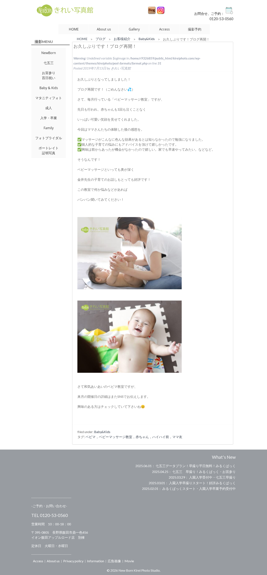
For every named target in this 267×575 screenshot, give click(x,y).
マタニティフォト (48, 98)
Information (95, 561)
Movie (129, 561)
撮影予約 (194, 29)
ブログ (101, 39)
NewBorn (48, 53)
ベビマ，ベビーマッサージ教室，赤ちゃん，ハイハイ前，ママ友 (134, 437)
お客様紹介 (122, 39)
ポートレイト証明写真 (49, 150)
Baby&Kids (147, 39)
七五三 (49, 63)
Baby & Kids (48, 88)
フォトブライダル (48, 138)
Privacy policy (73, 561)
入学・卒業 (48, 118)
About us (104, 29)
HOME (74, 29)
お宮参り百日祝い (48, 75)
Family (49, 128)
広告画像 (114, 561)
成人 (48, 108)
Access (164, 29)
